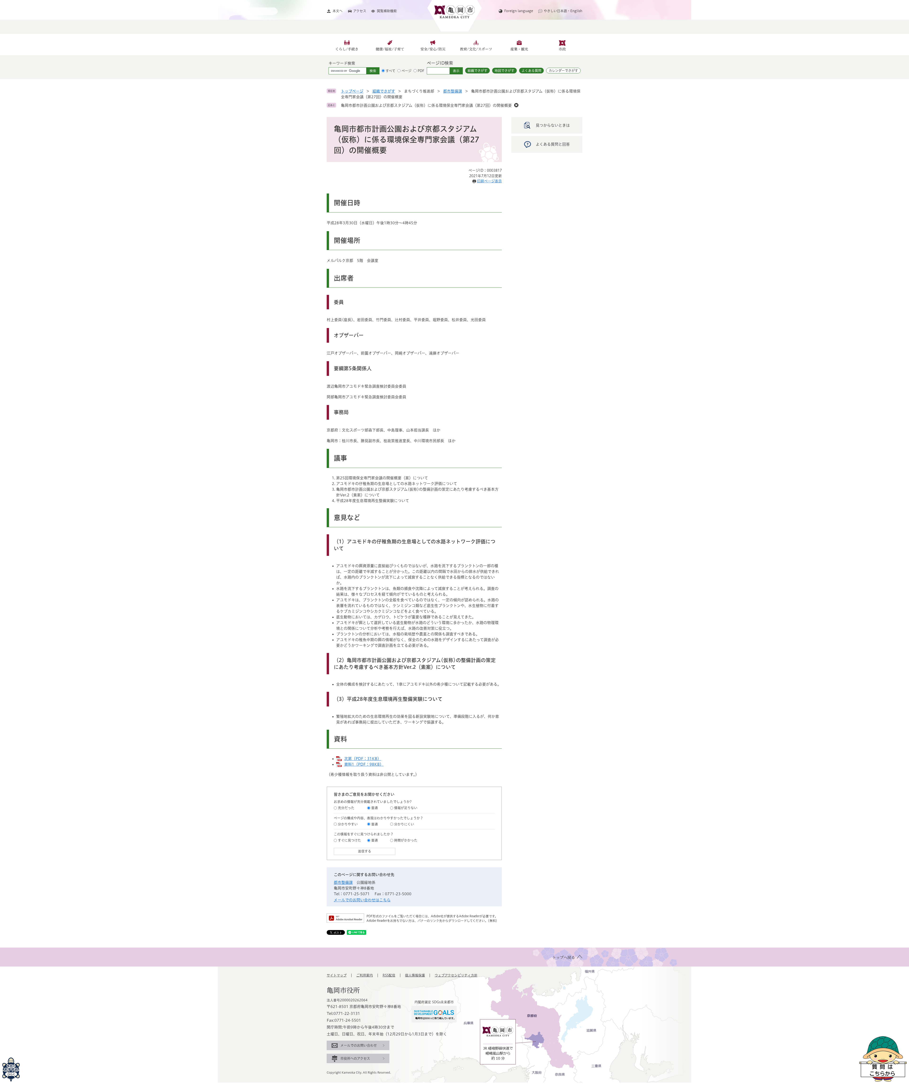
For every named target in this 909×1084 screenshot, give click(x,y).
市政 (562, 49)
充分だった (346, 808)
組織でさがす (477, 70)
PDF (421, 70)
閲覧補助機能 (387, 11)
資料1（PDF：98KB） (363, 764)
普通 (374, 808)
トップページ (352, 91)
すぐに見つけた (349, 840)
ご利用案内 (364, 975)
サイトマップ (337, 975)
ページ (406, 70)
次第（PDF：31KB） (362, 758)
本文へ (338, 11)
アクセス (359, 11)
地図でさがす (504, 70)
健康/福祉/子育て (390, 49)
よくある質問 (531, 70)
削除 (516, 105)
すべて (390, 70)
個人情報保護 (415, 975)
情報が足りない (405, 808)
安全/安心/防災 (433, 49)
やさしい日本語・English (563, 11)
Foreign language (518, 11)
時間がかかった (405, 840)
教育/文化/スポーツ (476, 49)
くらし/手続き (346, 49)
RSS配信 (389, 975)
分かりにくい (404, 824)
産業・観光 (519, 49)
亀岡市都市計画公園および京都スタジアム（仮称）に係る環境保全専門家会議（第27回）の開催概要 (426, 105)
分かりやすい (348, 824)
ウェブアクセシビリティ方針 (456, 975)
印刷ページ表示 (489, 181)
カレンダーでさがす (563, 70)
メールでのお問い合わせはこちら (362, 900)
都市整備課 (452, 91)
